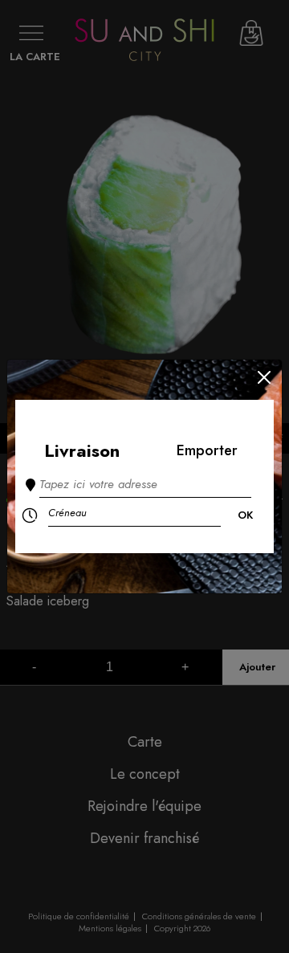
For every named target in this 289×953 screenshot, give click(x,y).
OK (245, 515)
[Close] (264, 377)
